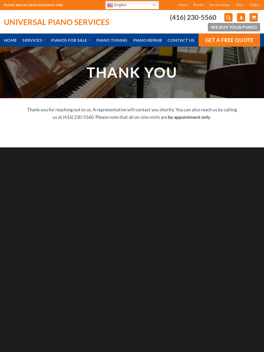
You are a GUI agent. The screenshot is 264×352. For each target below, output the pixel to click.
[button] (228, 17)
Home (10, 40)
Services (32, 40)
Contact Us (181, 40)
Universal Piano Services (56, 22)
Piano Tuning (112, 40)
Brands (198, 5)
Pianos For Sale (69, 40)
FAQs (240, 5)
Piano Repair (147, 40)
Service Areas (219, 5)
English (120, 5)
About (183, 5)
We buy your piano (234, 27)
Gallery (254, 5)
